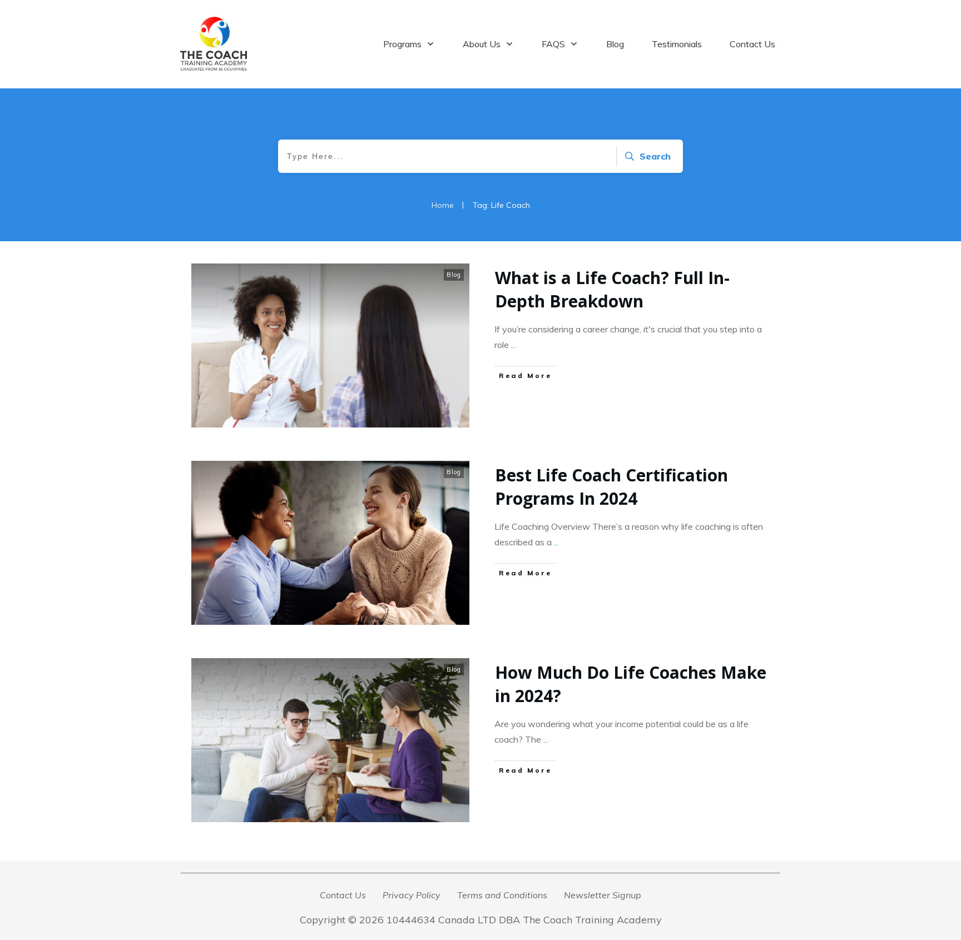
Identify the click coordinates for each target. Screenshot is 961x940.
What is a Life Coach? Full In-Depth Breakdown (612, 289)
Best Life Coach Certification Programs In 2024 (611, 487)
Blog (454, 274)
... (513, 344)
